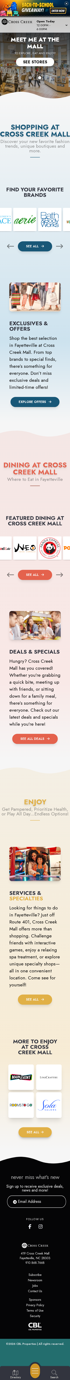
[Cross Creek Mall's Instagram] (41, 1226)
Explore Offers (32, 402)
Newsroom (35, 1280)
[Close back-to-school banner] (66, 3)
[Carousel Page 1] (30, 77)
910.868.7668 (35, 1263)
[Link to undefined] (25, 219)
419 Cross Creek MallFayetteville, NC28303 (35, 1255)
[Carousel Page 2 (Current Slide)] (39, 77)
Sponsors (35, 1299)
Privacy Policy (35, 1305)
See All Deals (32, 739)
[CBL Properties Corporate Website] (35, 1326)
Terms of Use (35, 1310)
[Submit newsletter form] (58, 1202)
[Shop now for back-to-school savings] (58, 10)
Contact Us (35, 1291)
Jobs (35, 1285)
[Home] (18, 25)
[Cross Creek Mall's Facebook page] (31, 1226)
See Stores (35, 62)
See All (33, 246)
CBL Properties (26, 1344)
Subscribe (35, 1275)
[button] (51, 25)
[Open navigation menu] (35, 1371)
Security (35, 1316)
